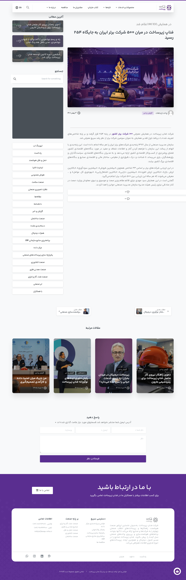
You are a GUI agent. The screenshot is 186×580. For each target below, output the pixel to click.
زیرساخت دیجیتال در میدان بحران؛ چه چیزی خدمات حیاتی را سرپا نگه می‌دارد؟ (114, 378)
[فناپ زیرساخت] (177, 571)
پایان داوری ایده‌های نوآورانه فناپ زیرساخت (75, 380)
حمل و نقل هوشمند (37, 160)
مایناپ (121, 556)
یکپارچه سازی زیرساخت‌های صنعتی (38, 255)
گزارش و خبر (38, 211)
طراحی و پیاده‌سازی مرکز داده (95, 525)
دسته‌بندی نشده (38, 226)
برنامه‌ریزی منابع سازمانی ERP (37, 240)
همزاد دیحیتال (37, 233)
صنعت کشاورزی (38, 262)
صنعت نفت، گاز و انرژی (38, 276)
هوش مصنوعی (38, 175)
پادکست (38, 153)
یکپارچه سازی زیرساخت (96, 533)
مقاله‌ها (37, 196)
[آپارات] (49, 556)
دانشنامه (38, 204)
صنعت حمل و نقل (71, 530)
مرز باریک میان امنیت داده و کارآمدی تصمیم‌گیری (31, 380)
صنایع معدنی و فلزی (69, 526)
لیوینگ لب (37, 145)
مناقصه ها (101, 542)
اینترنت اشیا (38, 167)
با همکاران (37, 291)
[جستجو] (27, 7)
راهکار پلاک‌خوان (98, 529)
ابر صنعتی (37, 284)
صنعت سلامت (38, 182)
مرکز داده (38, 247)
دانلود (131, 556)
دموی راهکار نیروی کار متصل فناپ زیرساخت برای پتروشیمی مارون (156, 378)
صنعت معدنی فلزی (38, 269)
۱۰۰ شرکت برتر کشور (122, 134)
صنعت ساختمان (38, 218)
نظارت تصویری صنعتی (37, 189)
